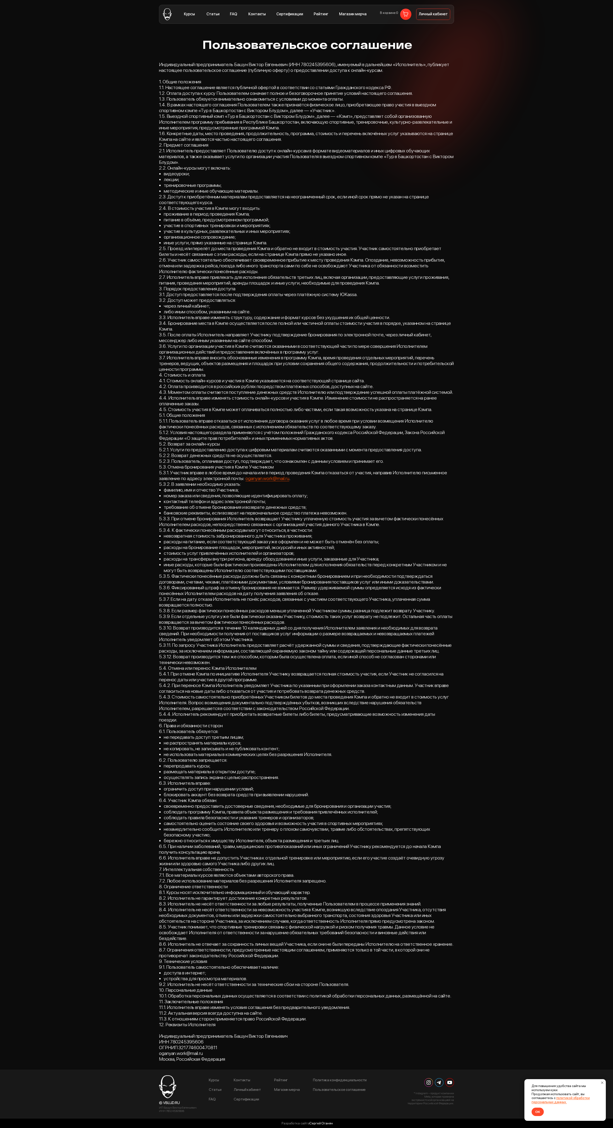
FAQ (233, 14)
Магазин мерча (353, 14)
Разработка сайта (295, 1123)
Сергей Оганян (321, 1123)
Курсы (189, 14)
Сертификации (289, 14)
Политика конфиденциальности (340, 1080)
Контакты (257, 14)
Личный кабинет (247, 1090)
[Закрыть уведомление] (602, 1082)
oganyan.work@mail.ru (267, 478)
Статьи (212, 14)
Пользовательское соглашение (339, 1090)
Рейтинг (321, 14)
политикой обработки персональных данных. (561, 1100)
